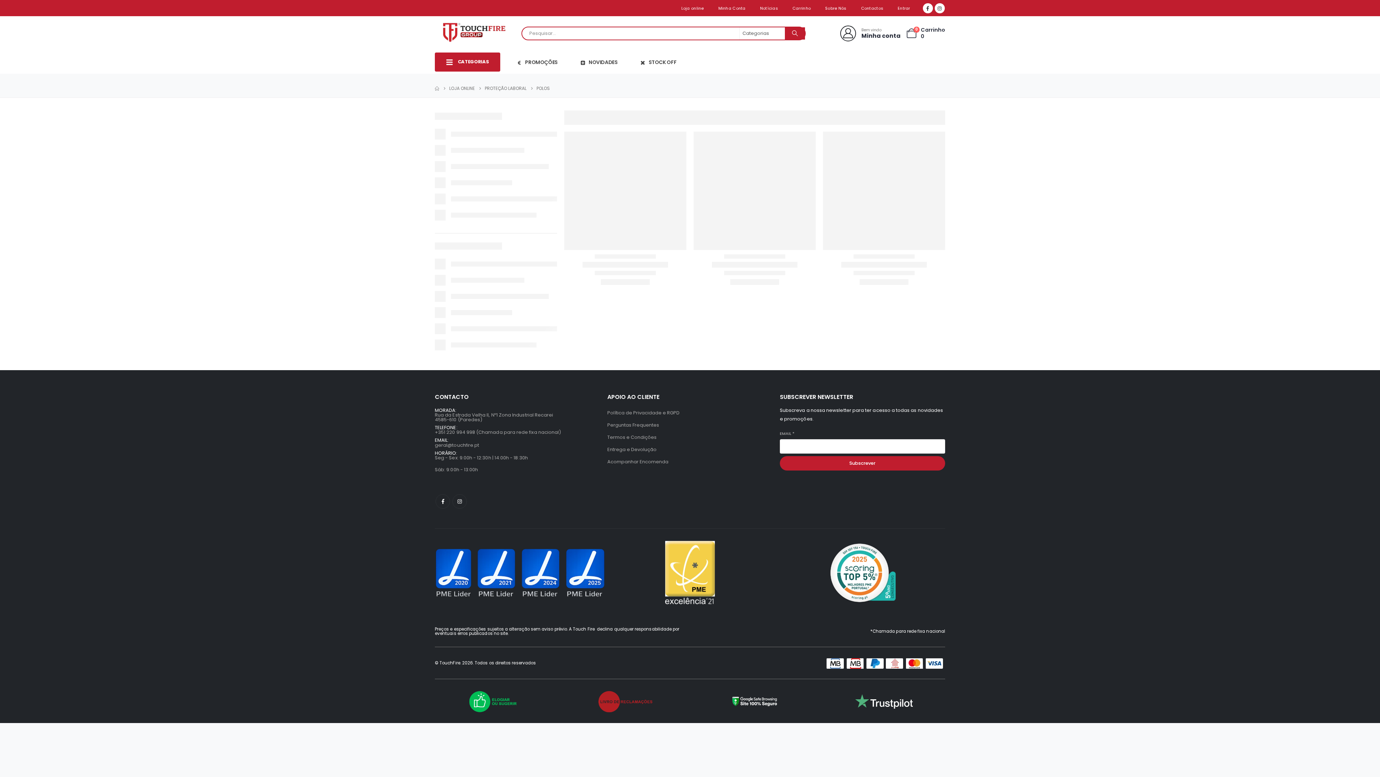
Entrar (904, 8)
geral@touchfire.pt (457, 445)
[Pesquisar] (795, 33)
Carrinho (801, 8)
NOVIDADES (603, 62)
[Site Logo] (476, 33)
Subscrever (862, 463)
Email (787, 433)
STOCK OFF (663, 62)
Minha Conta (732, 8)
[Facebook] (928, 8)
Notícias (769, 8)
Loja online (692, 8)
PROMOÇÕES (541, 62)
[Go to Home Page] (437, 88)
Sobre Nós (835, 8)
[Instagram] (940, 8)
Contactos (872, 8)
